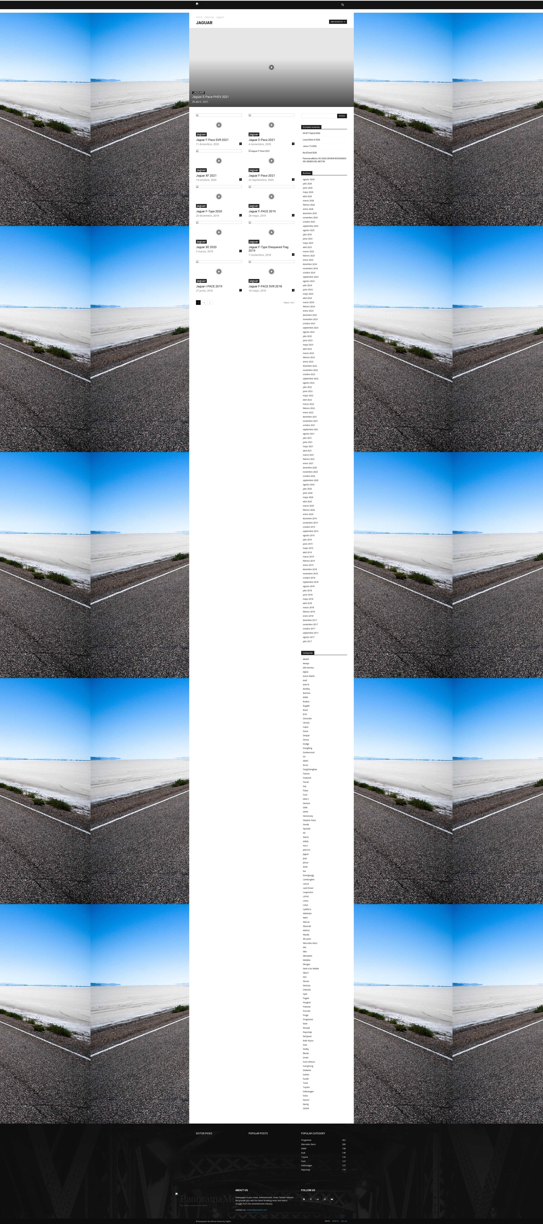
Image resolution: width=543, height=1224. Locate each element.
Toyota (306, 1087)
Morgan (306, 964)
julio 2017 (307, 641)
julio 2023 (307, 336)
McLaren (307, 938)
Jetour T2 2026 (310, 146)
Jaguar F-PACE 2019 (262, 211)
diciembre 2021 (310, 416)
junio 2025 (308, 238)
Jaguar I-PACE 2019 (209, 286)
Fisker (305, 790)
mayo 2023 (308, 344)
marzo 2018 (308, 607)
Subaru (306, 1074)
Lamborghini (308, 879)
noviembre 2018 (310, 573)
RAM (305, 1023)
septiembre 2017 (310, 632)
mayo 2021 (308, 446)
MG (304, 947)
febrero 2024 (309, 306)
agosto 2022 (308, 382)
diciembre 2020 (310, 467)
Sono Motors (309, 1061)
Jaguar (198, 92)
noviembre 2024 (310, 268)
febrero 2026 (309, 204)
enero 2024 (308, 310)
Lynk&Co (307, 909)
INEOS (306, 837)
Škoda (306, 1053)
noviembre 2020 (310, 471)
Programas (308, 1019)
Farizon (306, 773)
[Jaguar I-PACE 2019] (219, 271)
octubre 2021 (309, 425)
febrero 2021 (309, 459)
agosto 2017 (308, 637)
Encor (305, 765)
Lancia (306, 883)
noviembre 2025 (310, 217)
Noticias (306, 985)
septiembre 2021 (310, 429)
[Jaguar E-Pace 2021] (271, 125)
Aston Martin (309, 676)
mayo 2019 (308, 548)
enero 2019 (308, 565)
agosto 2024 (308, 281)
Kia (304, 871)
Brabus (306, 701)
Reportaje (307, 1032)
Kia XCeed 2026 (310, 153)
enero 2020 (308, 514)
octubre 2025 (309, 221)
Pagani (306, 998)
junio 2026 (308, 187)
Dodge (306, 744)
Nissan (306, 981)
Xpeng (306, 1104)
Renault (306, 1027)
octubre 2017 (309, 628)
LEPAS (306, 896)
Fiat (304, 786)
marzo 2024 (308, 302)
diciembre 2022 (310, 365)
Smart (305, 1057)
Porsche (306, 1011)
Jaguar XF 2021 (206, 175)
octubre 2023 (309, 323)
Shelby (306, 1049)
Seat (305, 1044)
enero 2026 (308, 209)
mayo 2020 (308, 497)
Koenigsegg (308, 875)
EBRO (305, 760)
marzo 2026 (308, 200)
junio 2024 (308, 289)
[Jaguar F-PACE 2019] (271, 196)
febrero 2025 (309, 255)
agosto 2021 (308, 433)
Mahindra (307, 913)
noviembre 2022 (310, 370)
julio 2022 (307, 387)
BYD (305, 714)
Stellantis (307, 1070)
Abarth (306, 659)
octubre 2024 (309, 272)
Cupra (305, 727)
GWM (305, 811)
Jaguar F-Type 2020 (209, 211)
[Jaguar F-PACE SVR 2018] (271, 271)
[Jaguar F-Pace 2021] (271, 160)
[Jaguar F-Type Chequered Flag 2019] (271, 232)
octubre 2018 (309, 577)
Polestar (307, 1006)
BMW (305, 697)
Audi (305, 680)
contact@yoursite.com (256, 1209)
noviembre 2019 (310, 522)
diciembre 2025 (310, 213)
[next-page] (210, 302)
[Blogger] (304, 1199)
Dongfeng (307, 748)
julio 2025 (307, 234)
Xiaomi (306, 1100)
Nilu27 (306, 972)
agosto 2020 (308, 484)
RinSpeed (307, 1036)
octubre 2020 (309, 476)
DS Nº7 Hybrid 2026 (311, 133)
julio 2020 (307, 488)
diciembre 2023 (310, 315)
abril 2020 (307, 501)
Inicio (199, 17)
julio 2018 (307, 590)
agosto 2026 (308, 179)
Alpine (305, 671)
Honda (306, 824)
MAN (305, 917)
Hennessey (308, 816)
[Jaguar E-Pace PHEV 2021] (271, 67)
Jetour (305, 862)
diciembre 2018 (310, 569)
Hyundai (306, 828)
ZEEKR (306, 1108)
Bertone (306, 693)
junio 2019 (308, 543)
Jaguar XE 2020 (206, 247)
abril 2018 (307, 603)
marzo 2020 (308, 505)
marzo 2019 (308, 556)
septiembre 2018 (310, 582)
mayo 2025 (308, 243)
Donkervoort (309, 752)
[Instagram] (325, 1199)
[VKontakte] (332, 1199)
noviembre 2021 (310, 421)
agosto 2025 (308, 230)
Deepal (306, 735)
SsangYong (308, 1066)
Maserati (307, 926)
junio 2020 (308, 493)
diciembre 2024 (310, 264)
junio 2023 (308, 340)
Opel (305, 994)
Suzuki (306, 1078)
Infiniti (305, 841)
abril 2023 (307, 349)
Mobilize (307, 960)
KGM (305, 866)
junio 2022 (308, 391)
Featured (307, 777)
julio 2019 (307, 539)
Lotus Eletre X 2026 (311, 140)
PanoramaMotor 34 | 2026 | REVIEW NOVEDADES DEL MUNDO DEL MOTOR (324, 160)
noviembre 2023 (310, 319)
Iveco (305, 845)
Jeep (305, 858)
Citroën (306, 722)
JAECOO (306, 849)
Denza (306, 739)
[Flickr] (318, 1199)
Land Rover (308, 888)
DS (304, 756)
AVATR (306, 684)
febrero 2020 (309, 510)
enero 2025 (308, 260)
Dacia (305, 731)
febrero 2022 (309, 408)
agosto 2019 (308, 535)
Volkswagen (308, 1091)
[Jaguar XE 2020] (219, 232)
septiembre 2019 (310, 531)
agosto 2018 (308, 586)
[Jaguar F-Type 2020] (219, 196)
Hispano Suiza (309, 820)
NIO (305, 977)
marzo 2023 (308, 353)
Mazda (306, 934)
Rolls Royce (308, 1040)
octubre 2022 (309, 374)
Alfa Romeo (308, 667)
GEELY (306, 799)
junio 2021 (308, 442)
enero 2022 (308, 412)
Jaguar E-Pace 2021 (262, 140)
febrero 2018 (309, 611)
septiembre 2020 (310, 480)
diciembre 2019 (310, 518)
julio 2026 (307, 183)
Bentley (306, 688)
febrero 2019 (309, 560)
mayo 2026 (308, 192)
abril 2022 (307, 399)
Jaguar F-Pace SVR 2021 (212, 140)
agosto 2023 (308, 332)
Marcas (209, 17)
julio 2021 (307, 438)
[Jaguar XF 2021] (219, 160)
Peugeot (307, 1002)
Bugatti (306, 705)
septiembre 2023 (310, 327)
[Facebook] (311, 1199)
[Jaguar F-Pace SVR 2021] (219, 125)
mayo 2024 (308, 293)
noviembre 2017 (310, 624)
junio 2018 (308, 594)
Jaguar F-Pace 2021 (262, 175)
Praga (305, 1015)
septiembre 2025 (310, 226)
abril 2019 (307, 552)
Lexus (305, 900)
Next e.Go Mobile (311, 968)
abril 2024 (307, 298)
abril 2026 (307, 196)
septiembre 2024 (310, 276)
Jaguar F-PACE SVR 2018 (265, 286)
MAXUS (306, 930)
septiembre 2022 (310, 378)
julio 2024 (307, 285)
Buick (305, 710)
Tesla (305, 1083)
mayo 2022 (308, 395)
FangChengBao (310, 769)
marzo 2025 (308, 251)
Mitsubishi (307, 955)
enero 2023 (308, 361)
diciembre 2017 (310, 620)
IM (304, 833)
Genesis (306, 803)
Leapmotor (308, 892)
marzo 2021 (308, 454)
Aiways (306, 663)
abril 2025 (307, 247)
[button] (343, 5)
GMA (305, 807)
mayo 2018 (308, 599)
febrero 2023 (309, 357)
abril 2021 (307, 450)
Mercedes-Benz (310, 943)
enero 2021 (308, 463)
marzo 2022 (308, 404)
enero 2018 (308, 616)
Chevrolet (307, 718)
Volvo (305, 1095)
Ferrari (306, 782)
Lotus (305, 905)
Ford (305, 794)
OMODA (307, 989)
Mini (305, 951)
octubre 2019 (309, 527)
